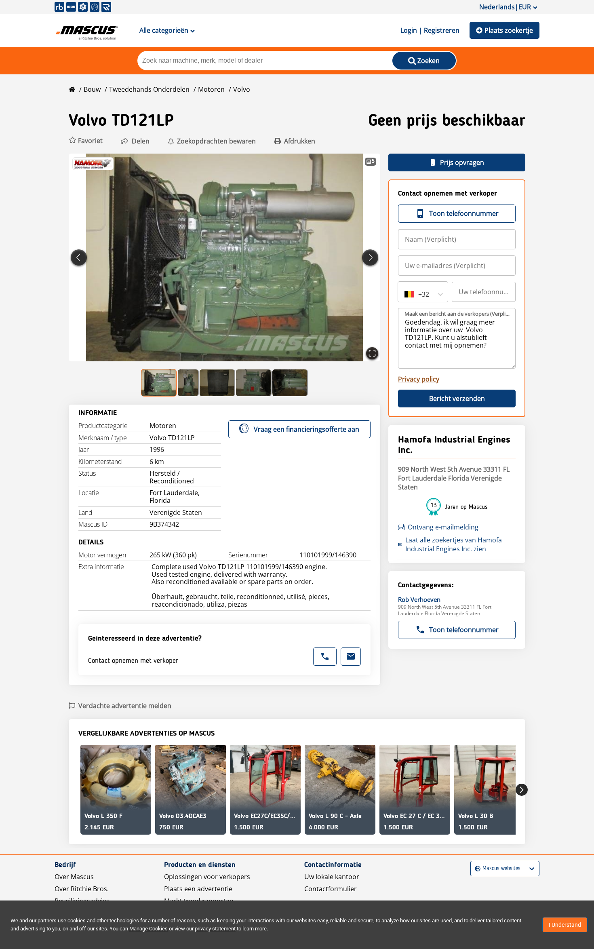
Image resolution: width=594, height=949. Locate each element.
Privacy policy (418, 379)
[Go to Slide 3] (217, 382)
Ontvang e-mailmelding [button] (443, 527)
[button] (86, 141)
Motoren (211, 89)
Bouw (92, 89)
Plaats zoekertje (508, 30)
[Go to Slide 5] (290, 382)
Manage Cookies (148, 929)
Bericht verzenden (457, 398)
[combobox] (405, 294)
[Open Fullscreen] (372, 353)
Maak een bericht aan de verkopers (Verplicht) (457, 313)
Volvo (241, 89)
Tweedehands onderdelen (149, 89)
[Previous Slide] (79, 257)
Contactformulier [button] (330, 888)
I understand (565, 925)
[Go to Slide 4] (254, 382)
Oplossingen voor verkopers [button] (207, 876)
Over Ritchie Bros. (82, 888)
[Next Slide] (370, 257)
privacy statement (215, 929)
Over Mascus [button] (74, 876)
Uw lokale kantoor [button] (331, 876)
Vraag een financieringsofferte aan (306, 429)
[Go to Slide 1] (159, 382)
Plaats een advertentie (198, 888)
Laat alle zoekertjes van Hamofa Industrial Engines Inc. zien (453, 544)
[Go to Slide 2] (188, 382)
